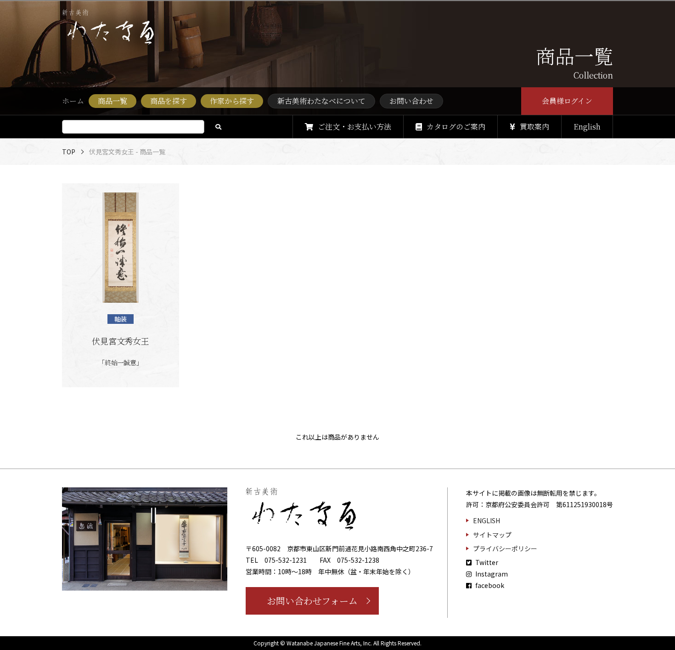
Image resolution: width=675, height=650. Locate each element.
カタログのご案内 (456, 126)
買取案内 (534, 126)
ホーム (73, 101)
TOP (68, 151)
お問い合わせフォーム (312, 600)
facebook (489, 585)
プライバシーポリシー (505, 548)
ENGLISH (486, 520)
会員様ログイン (567, 101)
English (587, 126)
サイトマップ (492, 534)
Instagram (491, 573)
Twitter (486, 562)
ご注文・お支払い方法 (354, 126)
